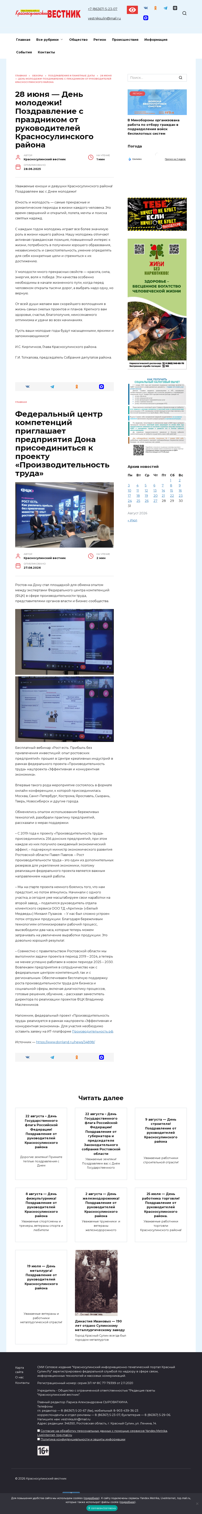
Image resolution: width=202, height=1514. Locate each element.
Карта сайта (19, 1370)
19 (146, 496)
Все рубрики (47, 40)
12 (146, 490)
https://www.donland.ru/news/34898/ (65, 1042)
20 (155, 496)
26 (147, 501)
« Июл (132, 520)
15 (171, 490)
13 (155, 490)
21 (163, 496)
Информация (155, 40)
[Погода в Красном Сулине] (157, 155)
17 (129, 496)
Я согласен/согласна (102, 1508)
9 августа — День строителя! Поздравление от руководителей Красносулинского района (160, 1130)
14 (163, 490)
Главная (23, 40)
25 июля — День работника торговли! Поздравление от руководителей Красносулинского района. (161, 1205)
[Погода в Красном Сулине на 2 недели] (175, 159)
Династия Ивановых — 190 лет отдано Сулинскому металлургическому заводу (100, 1325)
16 (180, 490)
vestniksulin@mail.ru (104, 18)
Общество (78, 40)
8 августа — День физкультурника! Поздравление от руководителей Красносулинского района (41, 1205)
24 (130, 501)
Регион (100, 40)
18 (138, 496)
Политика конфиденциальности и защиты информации (83, 1439)
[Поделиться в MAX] (101, 386)
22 (172, 496)
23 (181, 496)
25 (138, 501)
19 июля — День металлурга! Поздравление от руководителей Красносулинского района (41, 1277)
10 (129, 490)
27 (155, 501)
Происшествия (125, 40)
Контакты (46, 52)
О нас (19, 1377)
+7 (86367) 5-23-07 (102, 9)
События (24, 52)
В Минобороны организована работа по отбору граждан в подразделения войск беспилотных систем (154, 126)
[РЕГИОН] (157, 112)
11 (138, 490)
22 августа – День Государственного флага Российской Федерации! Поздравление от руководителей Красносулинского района (41, 1131)
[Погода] (135, 159)
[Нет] (197, 1504)
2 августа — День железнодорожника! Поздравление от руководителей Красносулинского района (101, 1205)
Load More (64, 1077)
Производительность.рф (92, 1031)
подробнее (91, 1498)
